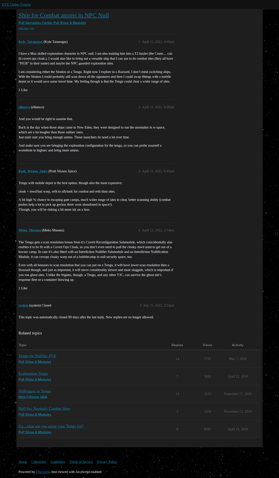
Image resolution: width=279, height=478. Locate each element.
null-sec (23, 28)
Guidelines (57, 462)
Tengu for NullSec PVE (37, 356)
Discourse (43, 472)
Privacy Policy (107, 462)
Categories (38, 462)
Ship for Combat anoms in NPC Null (64, 15)
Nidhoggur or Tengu (35, 391)
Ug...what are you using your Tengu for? (51, 426)
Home (23, 462)
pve (32, 28)
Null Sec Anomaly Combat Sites (44, 408)
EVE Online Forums (16, 4)
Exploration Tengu (33, 373)
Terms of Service (81, 462)
